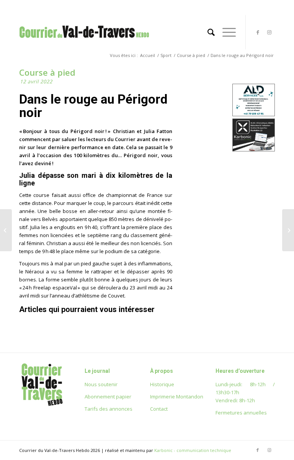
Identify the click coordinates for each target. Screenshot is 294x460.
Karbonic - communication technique (192, 450)
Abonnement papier (108, 396)
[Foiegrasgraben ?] (288, 230)
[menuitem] (207, 32)
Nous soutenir (101, 384)
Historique (162, 384)
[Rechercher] (207, 32)
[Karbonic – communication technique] (253, 149)
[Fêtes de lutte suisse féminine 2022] (6, 230)
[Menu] (225, 32)
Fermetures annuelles (241, 412)
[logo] (84, 40)
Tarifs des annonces (108, 408)
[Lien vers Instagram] (269, 32)
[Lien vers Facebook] (257, 32)
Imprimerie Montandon (176, 396)
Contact (159, 408)
